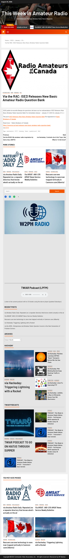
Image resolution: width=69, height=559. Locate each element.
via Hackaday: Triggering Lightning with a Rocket (19, 323)
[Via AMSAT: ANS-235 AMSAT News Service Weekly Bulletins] (35, 159)
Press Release (15, 171)
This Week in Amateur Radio (34, 13)
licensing (21, 131)
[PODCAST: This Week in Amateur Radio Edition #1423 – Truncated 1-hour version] (10, 462)
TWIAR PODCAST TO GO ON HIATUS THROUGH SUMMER (18, 446)
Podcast (12, 438)
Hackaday (6, 379)
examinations (10, 131)
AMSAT (26, 171)
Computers (50, 380)
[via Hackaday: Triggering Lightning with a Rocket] (19, 363)
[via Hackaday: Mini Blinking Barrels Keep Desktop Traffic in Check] (41, 371)
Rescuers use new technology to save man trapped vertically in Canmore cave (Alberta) (31, 319)
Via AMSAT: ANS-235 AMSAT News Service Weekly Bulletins (39, 27)
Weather (12, 379)
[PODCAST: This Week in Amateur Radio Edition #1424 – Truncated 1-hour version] (41, 432)
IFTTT (7, 128)
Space (35, 171)
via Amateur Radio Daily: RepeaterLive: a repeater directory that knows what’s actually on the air (34, 313)
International (6, 92)
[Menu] (7, 32)
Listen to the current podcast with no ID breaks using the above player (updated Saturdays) (32, 302)
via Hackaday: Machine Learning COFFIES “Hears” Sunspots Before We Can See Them (55, 358)
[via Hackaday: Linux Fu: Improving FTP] (41, 383)
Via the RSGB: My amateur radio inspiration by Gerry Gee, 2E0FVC (18, 137)
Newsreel (16, 92)
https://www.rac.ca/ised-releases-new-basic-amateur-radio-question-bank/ (27, 125)
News (12, 92)
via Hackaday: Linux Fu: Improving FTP (55, 384)
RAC (21, 92)
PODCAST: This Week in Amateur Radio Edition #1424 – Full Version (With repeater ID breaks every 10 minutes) (55, 418)
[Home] (3, 32)
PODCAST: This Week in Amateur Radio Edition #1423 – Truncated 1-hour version (24, 463)
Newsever (53, 557)
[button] (7, 32)
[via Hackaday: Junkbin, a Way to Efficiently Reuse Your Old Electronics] (41, 395)
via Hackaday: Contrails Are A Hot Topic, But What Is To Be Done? (51, 137)
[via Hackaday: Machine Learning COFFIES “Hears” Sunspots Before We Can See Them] (41, 357)
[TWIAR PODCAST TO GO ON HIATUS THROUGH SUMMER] (19, 422)
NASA (54, 351)
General (48, 171)
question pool (33, 131)
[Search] (66, 32)
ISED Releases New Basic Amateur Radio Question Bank (27, 117)
